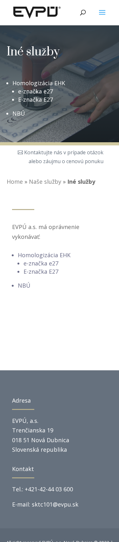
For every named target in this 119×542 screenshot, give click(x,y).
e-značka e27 (35, 91)
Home (15, 181)
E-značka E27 (35, 99)
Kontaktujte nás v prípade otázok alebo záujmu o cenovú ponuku (63, 156)
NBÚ (18, 113)
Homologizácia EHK (38, 83)
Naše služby (45, 181)
